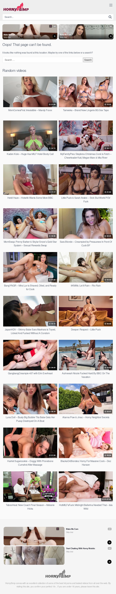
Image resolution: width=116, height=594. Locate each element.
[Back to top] (110, 587)
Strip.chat (7, 37)
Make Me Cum (9, 35)
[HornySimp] (16, 7)
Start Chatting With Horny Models (80, 548)
